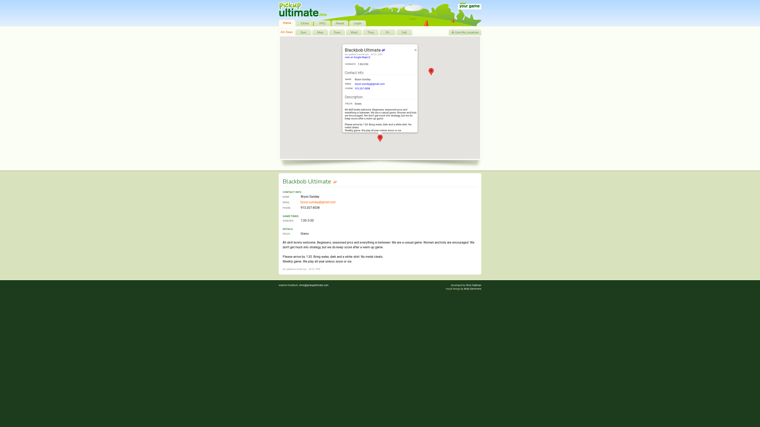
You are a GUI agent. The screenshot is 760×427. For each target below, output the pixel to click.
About (339, 23)
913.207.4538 (362, 88)
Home (287, 23)
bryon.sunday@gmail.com (370, 83)
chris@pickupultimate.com (314, 285)
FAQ (322, 23)
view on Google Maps (357, 57)
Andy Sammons (472, 288)
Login (358, 23)
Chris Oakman (473, 285)
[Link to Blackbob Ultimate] (335, 181)
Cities (305, 23)
